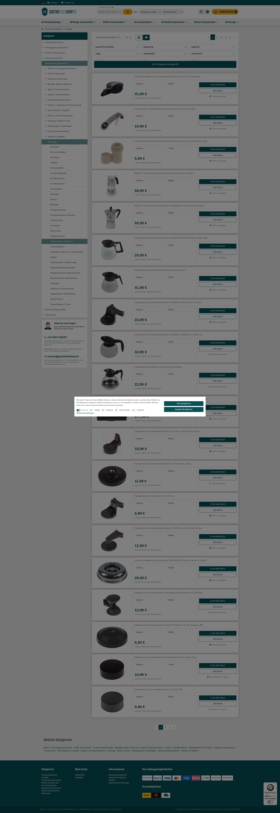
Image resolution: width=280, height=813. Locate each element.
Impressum (119, 405)
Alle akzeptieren (184, 403)
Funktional (140, 410)
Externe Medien (125, 410)
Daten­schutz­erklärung (98, 405)
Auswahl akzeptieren (183, 409)
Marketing (109, 410)
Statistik (97, 410)
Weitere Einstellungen (85, 413)
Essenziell (84, 410)
